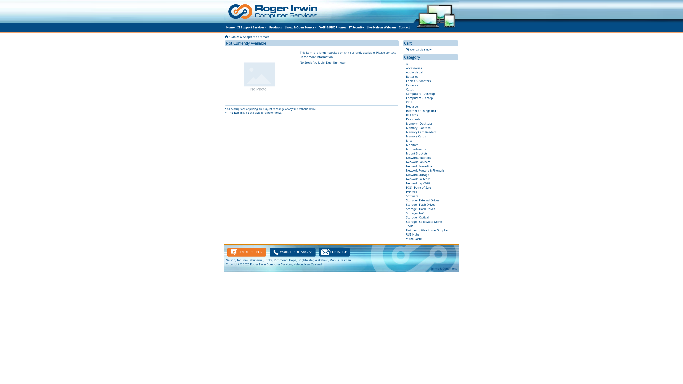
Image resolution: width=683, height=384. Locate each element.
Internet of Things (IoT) (421, 111)
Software (412, 196)
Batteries (412, 77)
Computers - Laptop (419, 98)
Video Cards (414, 239)
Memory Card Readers (421, 132)
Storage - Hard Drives (420, 209)
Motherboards (416, 149)
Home (230, 27)
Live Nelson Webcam (381, 27)
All (407, 64)
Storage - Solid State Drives (424, 222)
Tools (409, 226)
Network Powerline (419, 166)
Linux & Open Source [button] (299, 27)
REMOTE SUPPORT (251, 252)
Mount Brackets (417, 153)
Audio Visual (414, 72)
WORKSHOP (296, 252)
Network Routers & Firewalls (425, 170)
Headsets (412, 106)
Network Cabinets (418, 162)
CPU (409, 102)
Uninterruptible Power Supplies (427, 230)
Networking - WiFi (418, 183)
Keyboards (413, 119)
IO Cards (412, 115)
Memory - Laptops (418, 128)
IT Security (356, 27)
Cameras (412, 85)
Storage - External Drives (422, 200)
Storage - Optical (417, 217)
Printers (411, 192)
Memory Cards (416, 136)
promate (263, 37)
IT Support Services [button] (250, 27)
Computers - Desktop (420, 94)
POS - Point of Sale (418, 188)
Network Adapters (418, 158)
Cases (410, 89)
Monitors (412, 145)
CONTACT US (339, 252)
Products (275, 27)
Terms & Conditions (444, 269)
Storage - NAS (415, 213)
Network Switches (418, 179)
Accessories (414, 68)
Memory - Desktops (419, 124)
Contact (404, 27)
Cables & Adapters (243, 37)
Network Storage (417, 175)
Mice (409, 141)
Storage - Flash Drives (420, 205)
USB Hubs (412, 234)
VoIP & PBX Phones (332, 27)
